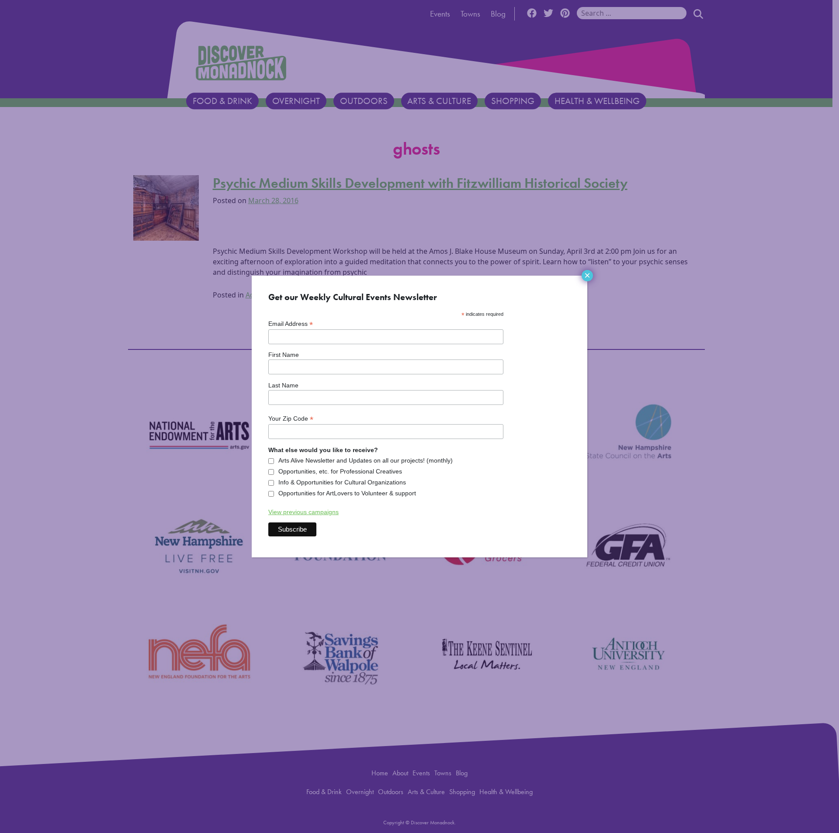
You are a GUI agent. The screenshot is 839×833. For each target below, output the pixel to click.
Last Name (283, 385)
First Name (283, 354)
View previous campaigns (303, 511)
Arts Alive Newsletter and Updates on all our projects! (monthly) (365, 460)
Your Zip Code (290, 419)
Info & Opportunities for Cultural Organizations (342, 482)
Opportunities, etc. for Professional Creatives (340, 471)
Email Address (290, 324)
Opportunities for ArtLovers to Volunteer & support (347, 493)
